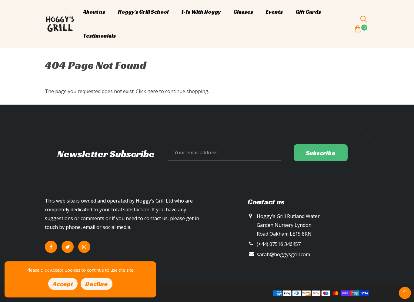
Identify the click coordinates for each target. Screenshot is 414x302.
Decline (96, 284)
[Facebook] (51, 247)
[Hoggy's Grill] (60, 23)
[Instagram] (84, 247)
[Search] (364, 19)
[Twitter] (68, 247)
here (152, 91)
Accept (63, 284)
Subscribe (321, 153)
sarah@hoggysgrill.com (283, 254)
